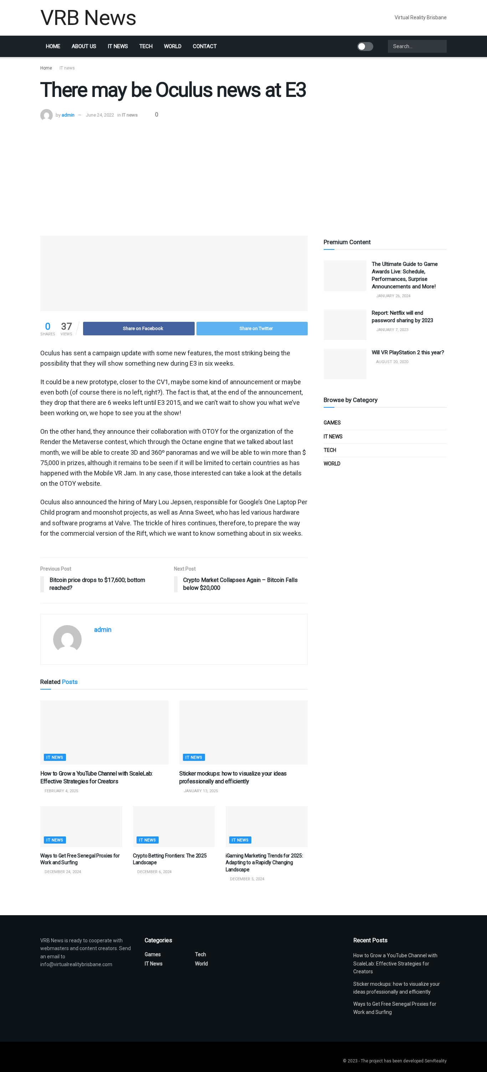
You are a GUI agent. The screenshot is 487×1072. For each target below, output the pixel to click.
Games (332, 423)
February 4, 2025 (60, 791)
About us (84, 46)
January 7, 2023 (391, 330)
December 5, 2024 (246, 879)
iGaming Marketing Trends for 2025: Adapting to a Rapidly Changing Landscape (264, 862)
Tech (146, 46)
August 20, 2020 (391, 362)
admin (68, 115)
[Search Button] (441, 46)
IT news (118, 46)
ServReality (436, 1060)
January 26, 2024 (392, 296)
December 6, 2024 (153, 872)
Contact (205, 46)
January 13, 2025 (200, 791)
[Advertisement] (243, 175)
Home (53, 46)
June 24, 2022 (100, 115)
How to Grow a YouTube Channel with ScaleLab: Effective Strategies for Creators (395, 963)
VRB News (88, 18)
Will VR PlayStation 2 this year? (408, 352)
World (172, 46)
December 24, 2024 (62, 872)
